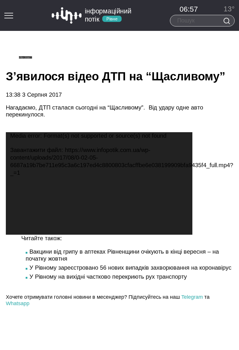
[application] (99, 183)
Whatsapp (17, 303)
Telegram (192, 297)
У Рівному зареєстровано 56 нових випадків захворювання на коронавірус (130, 267)
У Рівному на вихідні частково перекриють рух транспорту (108, 276)
